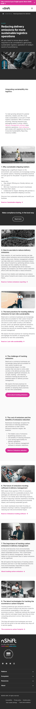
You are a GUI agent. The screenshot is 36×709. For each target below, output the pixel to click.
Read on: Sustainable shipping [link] (11, 202)
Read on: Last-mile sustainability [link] (12, 341)
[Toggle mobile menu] (31, 8)
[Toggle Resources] (18, 681)
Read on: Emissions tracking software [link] (13, 513)
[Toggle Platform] (18, 671)
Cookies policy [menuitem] (26, 700)
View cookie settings (11, 702)
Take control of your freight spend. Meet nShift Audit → (16, 2)
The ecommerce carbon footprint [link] (12, 629)
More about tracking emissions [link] (17, 395)
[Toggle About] (18, 685)
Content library (8, 13)
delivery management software (15, 125)
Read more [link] (18, 219)
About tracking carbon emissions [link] (12, 571)
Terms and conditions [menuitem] (25, 702)
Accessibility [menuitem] (9, 700)
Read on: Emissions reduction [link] (17, 450)
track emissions (24, 127)
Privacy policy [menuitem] (17, 700)
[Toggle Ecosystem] (18, 676)
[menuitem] (11, 702)
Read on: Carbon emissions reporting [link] (13, 282)
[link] (8, 643)
